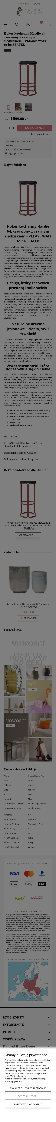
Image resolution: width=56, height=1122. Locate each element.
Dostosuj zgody (28, 1096)
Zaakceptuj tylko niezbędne (28, 1088)
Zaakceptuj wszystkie (28, 1104)
